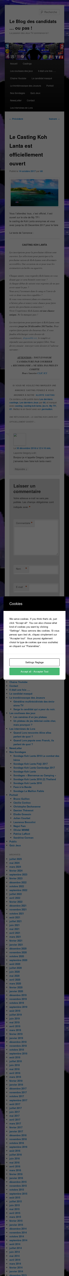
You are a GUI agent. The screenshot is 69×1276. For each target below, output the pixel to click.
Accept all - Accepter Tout (34, 671)
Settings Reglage (34, 662)
